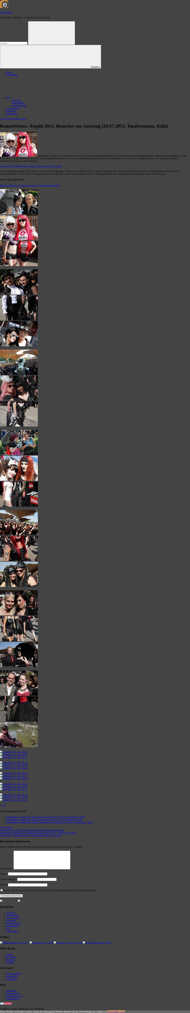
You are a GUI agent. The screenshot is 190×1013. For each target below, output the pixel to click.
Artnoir (9, 954)
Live (8, 97)
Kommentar (6, 868)
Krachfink (10, 959)
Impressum (11, 111)
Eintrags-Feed (12, 993)
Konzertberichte (19, 105)
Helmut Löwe (19, 118)
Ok (108, 1011)
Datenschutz (12, 113)
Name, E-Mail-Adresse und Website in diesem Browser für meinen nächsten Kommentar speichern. (50, 890)
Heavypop (11, 957)
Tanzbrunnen (58, 830)
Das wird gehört (13, 973)
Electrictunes (6, 12)
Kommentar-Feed (14, 996)
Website (3, 884)
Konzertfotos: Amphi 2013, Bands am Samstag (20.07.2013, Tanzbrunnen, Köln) (44, 819)
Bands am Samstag (9, 185)
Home (9, 72)
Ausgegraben (12, 915)
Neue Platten (12, 75)
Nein (112, 1011)
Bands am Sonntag (28, 185)
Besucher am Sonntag (49, 185)
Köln (41, 830)
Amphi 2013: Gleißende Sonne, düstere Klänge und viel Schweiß (30, 166)
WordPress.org (13, 998)
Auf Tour (16, 100)
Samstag (48, 830)
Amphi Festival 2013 (10, 830)
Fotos (36, 830)
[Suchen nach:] (14, 43)
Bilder (31, 830)
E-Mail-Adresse (8, 879)
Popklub (10, 962)
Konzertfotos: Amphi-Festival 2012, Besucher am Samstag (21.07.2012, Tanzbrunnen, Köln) (49, 822)
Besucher (24, 830)
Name (3, 874)
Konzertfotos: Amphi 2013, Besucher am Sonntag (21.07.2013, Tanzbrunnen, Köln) (45, 817)
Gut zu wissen (12, 108)
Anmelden (11, 990)
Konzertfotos (18, 103)
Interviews (11, 920)
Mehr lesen (120, 1011)
